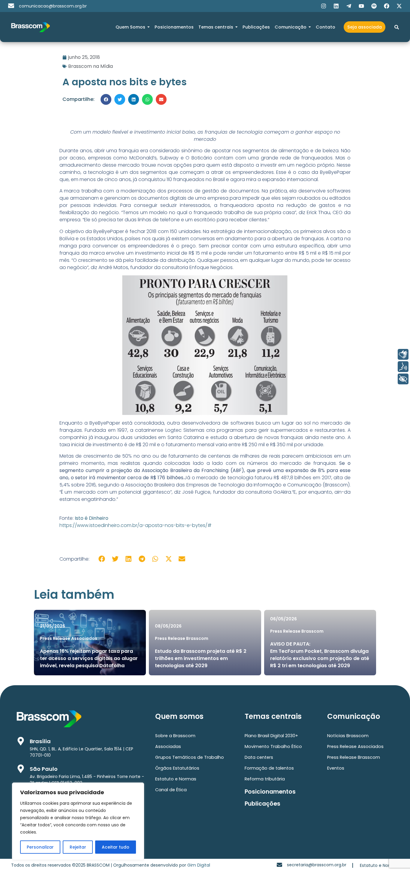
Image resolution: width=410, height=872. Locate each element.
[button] (106, 99)
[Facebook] (386, 6)
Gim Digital (198, 865)
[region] (78, 821)
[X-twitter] (399, 6)
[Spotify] (374, 6)
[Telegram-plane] (348, 6)
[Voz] (403, 366)
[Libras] (403, 354)
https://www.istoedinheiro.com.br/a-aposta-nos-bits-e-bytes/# (135, 525)
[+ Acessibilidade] (403, 379)
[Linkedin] (336, 6)
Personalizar (40, 847)
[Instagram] (323, 6)
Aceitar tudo (115, 847)
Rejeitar (78, 847)
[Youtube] (361, 6)
